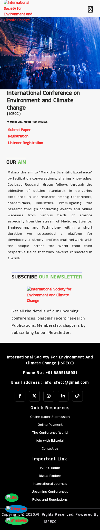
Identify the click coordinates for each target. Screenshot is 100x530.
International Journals (50, 483)
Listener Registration (25, 143)
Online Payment (50, 424)
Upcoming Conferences (50, 491)
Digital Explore (50, 475)
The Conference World (50, 432)
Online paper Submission (50, 416)
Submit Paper (19, 130)
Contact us (50, 448)
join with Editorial (50, 440)
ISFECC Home (50, 467)
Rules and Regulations (50, 499)
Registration (18, 136)
